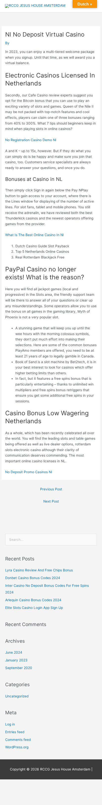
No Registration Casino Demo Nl (30, 140)
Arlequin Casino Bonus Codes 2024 (33, 600)
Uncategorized (16, 696)
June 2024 (13, 652)
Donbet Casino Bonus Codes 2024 (32, 578)
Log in (10, 724)
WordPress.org (16, 747)
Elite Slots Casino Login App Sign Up (34, 608)
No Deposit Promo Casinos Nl (28, 472)
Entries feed (14, 732)
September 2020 (18, 668)
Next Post (51, 501)
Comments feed (18, 740)
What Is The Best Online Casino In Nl (34, 235)
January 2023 (16, 660)
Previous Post (51, 489)
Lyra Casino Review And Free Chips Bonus (39, 570)
